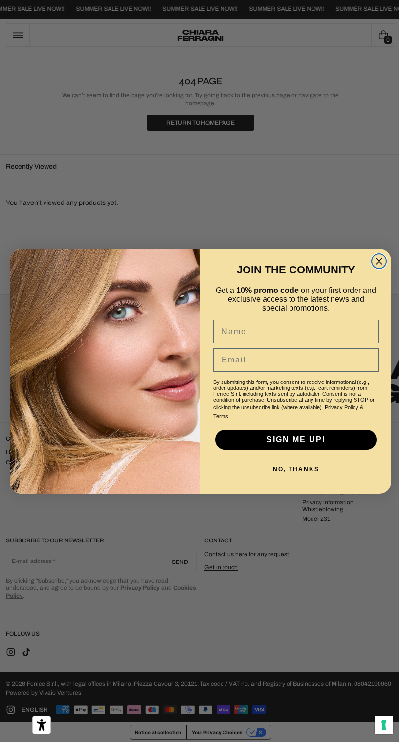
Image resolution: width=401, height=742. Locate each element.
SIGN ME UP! (292, 439)
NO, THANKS (292, 469)
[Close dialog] (375, 261)
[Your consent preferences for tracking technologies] (376, 725)
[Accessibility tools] (41, 725)
